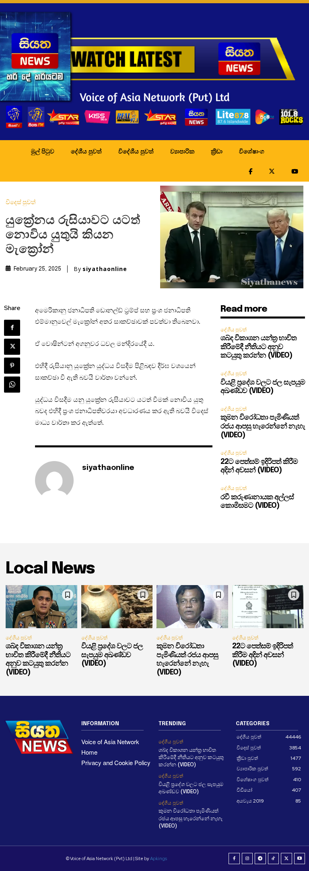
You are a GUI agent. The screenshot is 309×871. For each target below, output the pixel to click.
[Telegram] (260, 858)
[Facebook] (12, 328)
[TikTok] (273, 858)
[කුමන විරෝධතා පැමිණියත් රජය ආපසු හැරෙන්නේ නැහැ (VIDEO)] (192, 606)
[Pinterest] (12, 366)
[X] (12, 347)
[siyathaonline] (54, 480)
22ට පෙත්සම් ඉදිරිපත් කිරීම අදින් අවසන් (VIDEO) (262, 655)
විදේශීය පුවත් (136, 151)
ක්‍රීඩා (216, 151)
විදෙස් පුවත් (21, 202)
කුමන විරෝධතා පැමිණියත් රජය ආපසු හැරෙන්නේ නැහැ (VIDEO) (262, 426)
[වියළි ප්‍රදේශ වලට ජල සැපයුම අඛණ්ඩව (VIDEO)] (117, 606)
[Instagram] (247, 858)
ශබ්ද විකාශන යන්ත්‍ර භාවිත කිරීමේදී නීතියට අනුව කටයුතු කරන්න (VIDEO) (258, 347)
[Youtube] (299, 858)
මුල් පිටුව (42, 151)
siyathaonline (104, 269)
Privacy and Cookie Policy (115, 762)
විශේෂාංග (251, 151)
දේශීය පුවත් (86, 151)
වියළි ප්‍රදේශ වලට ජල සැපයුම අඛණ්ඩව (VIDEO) (112, 655)
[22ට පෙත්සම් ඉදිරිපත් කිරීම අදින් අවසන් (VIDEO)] (268, 606)
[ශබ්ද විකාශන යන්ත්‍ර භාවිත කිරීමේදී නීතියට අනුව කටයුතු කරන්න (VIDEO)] (41, 606)
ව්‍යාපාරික (182, 151)
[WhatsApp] (12, 385)
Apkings (158, 858)
